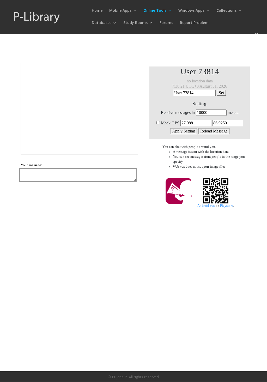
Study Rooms (135, 23)
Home (97, 11)
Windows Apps (191, 11)
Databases (101, 23)
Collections (226, 11)
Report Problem (194, 23)
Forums (166, 23)
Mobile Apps (120, 11)
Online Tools (154, 11)
